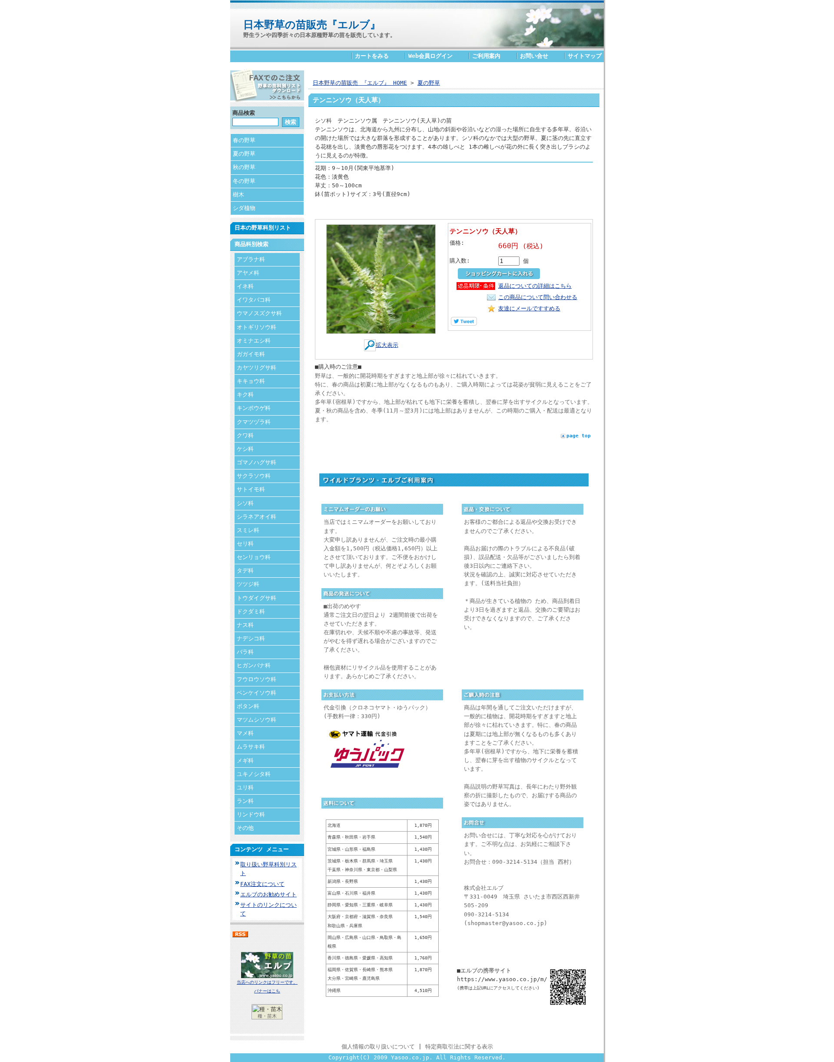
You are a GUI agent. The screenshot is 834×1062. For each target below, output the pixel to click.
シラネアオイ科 (256, 516)
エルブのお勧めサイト (268, 894)
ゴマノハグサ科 (256, 462)
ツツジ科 (248, 584)
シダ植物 (244, 208)
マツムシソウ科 (256, 719)
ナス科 (245, 625)
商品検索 (243, 113)
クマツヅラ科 (254, 422)
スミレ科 (248, 530)
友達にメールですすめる (529, 308)
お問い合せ (534, 56)
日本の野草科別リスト (263, 227)
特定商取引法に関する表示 (459, 1046)
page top (578, 436)
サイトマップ (585, 56)
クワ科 (245, 435)
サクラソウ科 (254, 476)
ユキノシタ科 (254, 774)
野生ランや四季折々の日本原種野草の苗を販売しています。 (319, 35)
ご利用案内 (486, 56)
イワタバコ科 (254, 299)
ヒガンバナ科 (254, 665)
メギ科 (245, 760)
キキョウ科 (251, 381)
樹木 (238, 194)
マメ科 (245, 733)
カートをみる (372, 56)
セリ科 (245, 543)
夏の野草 (244, 153)
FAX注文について (262, 884)
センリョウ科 (254, 557)
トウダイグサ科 (256, 598)
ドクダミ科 (251, 611)
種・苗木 (267, 1016)
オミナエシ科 (254, 340)
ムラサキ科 (251, 746)
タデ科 (245, 570)
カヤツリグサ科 (256, 367)
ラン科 (245, 801)
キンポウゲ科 (254, 408)
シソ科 (245, 503)
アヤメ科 (248, 273)
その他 (245, 828)
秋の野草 (244, 167)
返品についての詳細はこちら (535, 286)
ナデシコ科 (251, 638)
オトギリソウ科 (256, 327)
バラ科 (245, 652)
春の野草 (244, 140)
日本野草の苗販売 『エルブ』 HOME (360, 83)
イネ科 (245, 286)
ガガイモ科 (251, 354)
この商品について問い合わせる (537, 297)
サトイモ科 (251, 489)
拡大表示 (387, 345)
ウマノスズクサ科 (259, 313)
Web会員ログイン (430, 56)
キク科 (245, 394)
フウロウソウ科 (256, 679)
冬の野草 (244, 181)
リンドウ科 (251, 814)
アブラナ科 (251, 259)
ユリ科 (245, 787)
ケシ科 (245, 449)
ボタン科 (248, 706)
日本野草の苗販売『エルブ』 (312, 25)
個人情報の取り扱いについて (378, 1046)
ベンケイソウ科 (256, 692)
